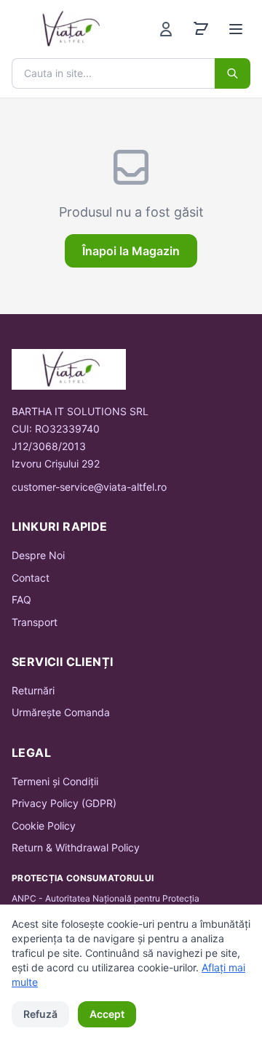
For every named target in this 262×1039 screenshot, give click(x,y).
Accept (107, 1014)
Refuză (40, 1014)
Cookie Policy (44, 825)
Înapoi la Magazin (131, 251)
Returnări (33, 690)
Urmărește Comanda (61, 712)
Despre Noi (38, 555)
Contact (30, 577)
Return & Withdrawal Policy (76, 847)
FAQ (21, 599)
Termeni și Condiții (55, 781)
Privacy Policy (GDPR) (64, 803)
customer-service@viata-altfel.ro (89, 487)
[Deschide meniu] (235, 29)
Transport (34, 622)
